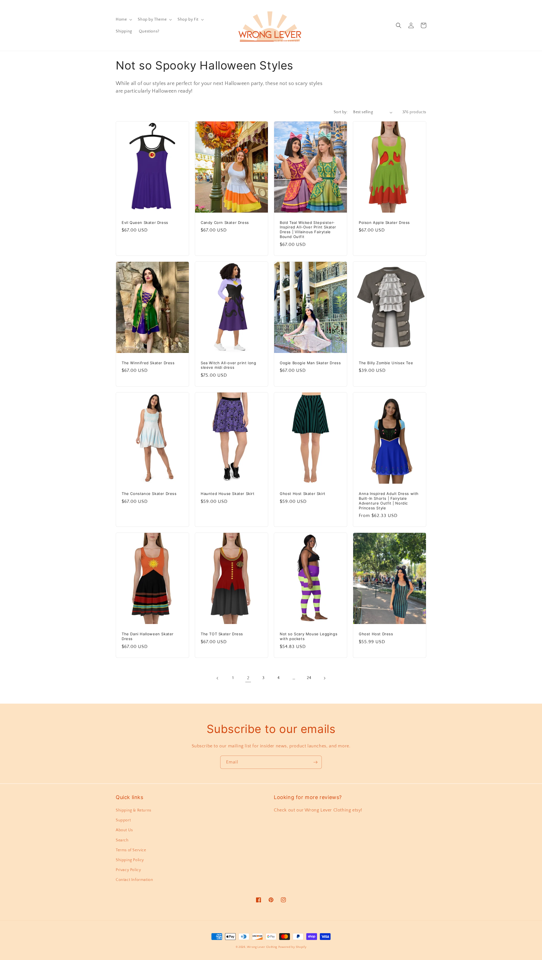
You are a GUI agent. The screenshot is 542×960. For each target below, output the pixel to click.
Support (123, 820)
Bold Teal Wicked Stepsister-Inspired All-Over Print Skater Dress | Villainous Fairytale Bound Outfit (308, 229)
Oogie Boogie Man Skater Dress (310, 363)
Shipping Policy (130, 860)
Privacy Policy (128, 870)
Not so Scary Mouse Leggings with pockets (308, 636)
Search (122, 840)
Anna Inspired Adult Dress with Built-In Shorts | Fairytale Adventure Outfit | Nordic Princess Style (389, 500)
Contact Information (134, 880)
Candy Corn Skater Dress (225, 222)
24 (309, 678)
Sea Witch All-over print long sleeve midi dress (228, 365)
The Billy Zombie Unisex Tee (386, 363)
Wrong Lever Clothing (262, 947)
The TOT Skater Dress (222, 634)
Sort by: (341, 112)
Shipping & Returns (133, 810)
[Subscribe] (315, 762)
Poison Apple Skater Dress (384, 222)
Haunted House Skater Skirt (228, 493)
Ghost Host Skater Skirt (302, 493)
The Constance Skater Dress (149, 493)
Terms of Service (131, 850)
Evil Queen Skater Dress (145, 222)
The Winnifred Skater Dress (148, 363)
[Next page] (324, 678)
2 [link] (248, 677)
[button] (123, 19)
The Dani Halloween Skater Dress (148, 636)
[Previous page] (217, 678)
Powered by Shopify (292, 947)
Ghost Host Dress (376, 634)
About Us (124, 830)
